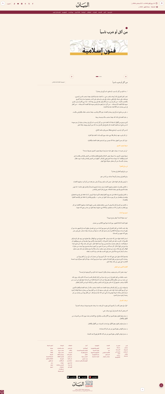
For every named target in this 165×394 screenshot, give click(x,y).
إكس (126, 345)
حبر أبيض (70, 356)
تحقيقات (62, 367)
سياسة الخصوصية (117, 356)
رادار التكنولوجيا (95, 354)
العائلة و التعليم (49, 358)
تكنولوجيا (64, 12)
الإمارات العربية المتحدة (82, 350)
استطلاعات (61, 369)
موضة (51, 348)
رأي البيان (70, 348)
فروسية (62, 358)
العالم (86, 354)
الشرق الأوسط (84, 352)
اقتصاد (100, 12)
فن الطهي (50, 360)
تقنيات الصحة (96, 350)
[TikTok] (14, 3)
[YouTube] (18, 3)
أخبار (105, 12)
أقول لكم (70, 367)
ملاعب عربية (61, 350)
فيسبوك (126, 349)
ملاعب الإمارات (60, 348)
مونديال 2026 (60, 354)
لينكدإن (126, 347)
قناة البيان (77, 12)
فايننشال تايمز (57, 12)
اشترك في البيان (117, 352)
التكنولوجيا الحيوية (95, 352)
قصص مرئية (84, 356)
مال (109, 350)
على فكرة (70, 358)
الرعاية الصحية (49, 356)
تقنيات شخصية (95, 356)
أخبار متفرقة (61, 371)
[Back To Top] (142, 389)
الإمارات (95, 12)
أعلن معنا (118, 349)
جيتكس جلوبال (106, 356)
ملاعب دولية (61, 352)
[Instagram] (21, 3)
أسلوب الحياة (50, 345)
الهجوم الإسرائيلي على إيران (81, 360)
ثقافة (51, 352)
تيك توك (126, 356)
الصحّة (51, 354)
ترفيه (52, 365)
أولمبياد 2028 (61, 356)
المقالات (89, 12)
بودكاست (70, 12)
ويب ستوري (84, 358)
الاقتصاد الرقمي (106, 352)
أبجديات (70, 352)
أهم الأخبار (85, 348)
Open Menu (162, 3)
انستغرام (126, 352)
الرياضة (83, 12)
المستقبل (107, 354)
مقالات (70, 350)
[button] (126, 77)
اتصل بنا (118, 345)
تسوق (51, 367)
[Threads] (25, 3)
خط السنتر (69, 360)
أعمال (108, 348)
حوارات (62, 363)
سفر (52, 363)
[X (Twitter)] (29, 3)
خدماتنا (118, 347)
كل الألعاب (61, 360)
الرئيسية (110, 12)
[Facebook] (32, 3)
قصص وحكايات (60, 365)
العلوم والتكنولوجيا (95, 348)
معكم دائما (69, 354)
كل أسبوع (70, 363)
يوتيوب (126, 354)
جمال (51, 350)
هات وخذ (70, 365)
